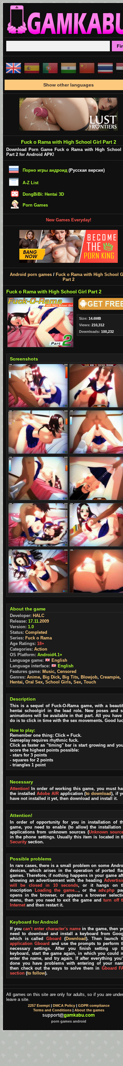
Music (48, 671)
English (58, 660)
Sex (77, 682)
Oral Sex (34, 682)
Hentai (16, 682)
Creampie (109, 677)
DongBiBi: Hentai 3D (43, 194)
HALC (38, 615)
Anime (33, 677)
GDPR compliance (94, 1005)
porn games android (68, 1021)
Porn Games (35, 205)
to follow (36, 973)
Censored (66, 671)
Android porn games (31, 274)
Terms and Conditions (52, 1010)
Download (76, 938)
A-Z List (30, 182)
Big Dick (51, 677)
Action (40, 649)
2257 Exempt (39, 1005)
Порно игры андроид (45, 170)
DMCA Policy (64, 1005)
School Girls (58, 682)
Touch (90, 682)
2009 (44, 621)
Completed (36, 632)
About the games (89, 1010)
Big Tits (70, 677)
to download (98, 793)
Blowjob (89, 677)
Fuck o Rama (38, 637)
